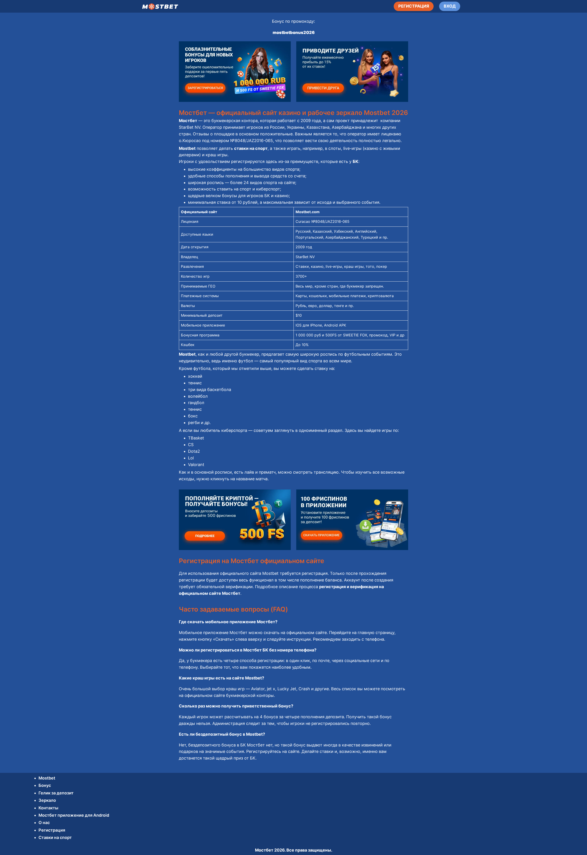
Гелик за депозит (56, 793)
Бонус (45, 785)
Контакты (48, 807)
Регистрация (52, 830)
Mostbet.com (308, 212)
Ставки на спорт (55, 837)
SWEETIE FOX (355, 335)
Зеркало (47, 800)
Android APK (335, 325)
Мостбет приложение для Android (74, 815)
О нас (44, 822)
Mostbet (47, 778)
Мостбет (264, 850)
